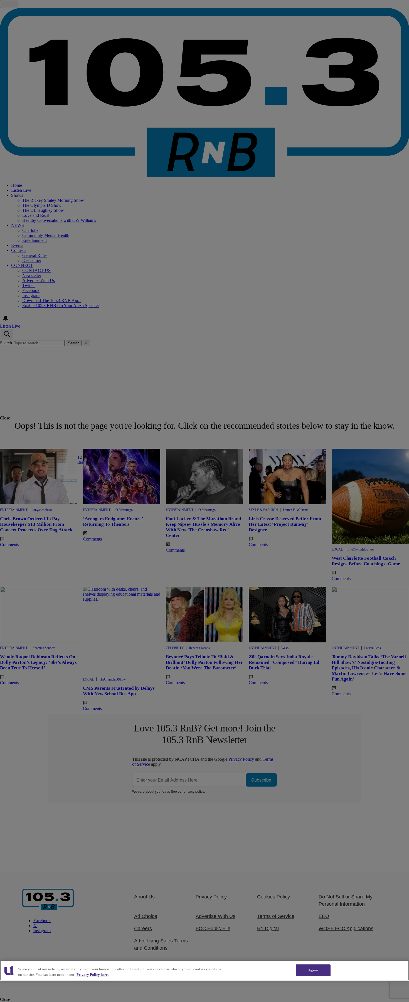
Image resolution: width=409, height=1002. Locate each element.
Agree (313, 970)
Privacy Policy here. (93, 974)
